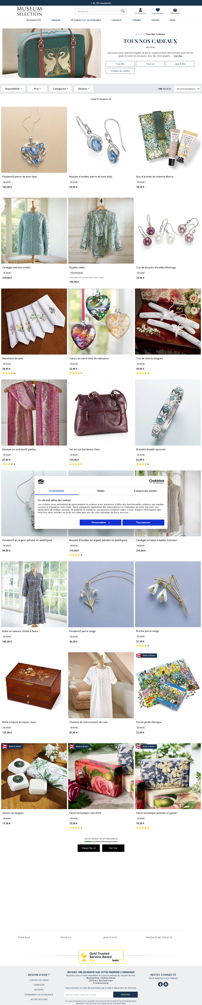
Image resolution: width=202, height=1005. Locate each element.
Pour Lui (66, 937)
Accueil (139, 34)
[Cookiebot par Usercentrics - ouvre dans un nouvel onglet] (151, 481)
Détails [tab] (101, 491)
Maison (56, 20)
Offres (155, 20)
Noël (173, 20)
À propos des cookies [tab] (145, 491)
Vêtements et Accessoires (86, 20)
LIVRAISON (39, 984)
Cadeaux (116, 20)
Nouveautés (33, 20)
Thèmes (136, 20)
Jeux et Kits (110, 937)
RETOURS (39, 989)
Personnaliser (99, 522)
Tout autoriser (143, 522)
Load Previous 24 (101, 99)
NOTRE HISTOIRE (38, 999)
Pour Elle (24, 937)
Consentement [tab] (56, 491)
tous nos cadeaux (155, 34)
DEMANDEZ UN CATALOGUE (39, 994)
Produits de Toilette (159, 937)
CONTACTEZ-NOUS (39, 980)
